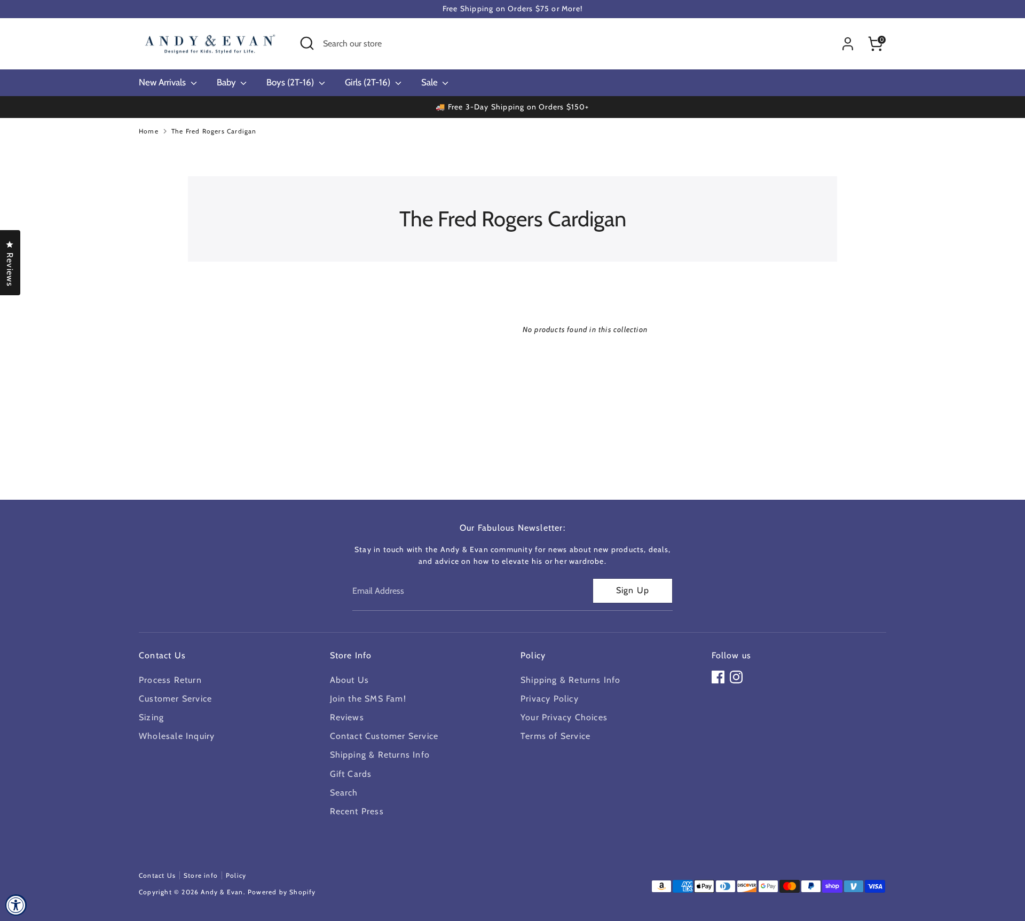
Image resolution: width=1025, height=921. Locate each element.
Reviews (347, 717)
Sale (430, 82)
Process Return (170, 680)
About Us (349, 680)
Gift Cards (351, 774)
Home (149, 131)
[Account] (847, 43)
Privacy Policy (550, 699)
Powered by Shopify (282, 892)
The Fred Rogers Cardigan (214, 131)
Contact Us (157, 875)
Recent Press (357, 811)
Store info (201, 875)
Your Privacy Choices (564, 717)
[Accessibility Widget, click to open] (16, 905)
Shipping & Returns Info (380, 755)
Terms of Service (555, 736)
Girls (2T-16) (368, 82)
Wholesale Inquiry (177, 736)
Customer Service (175, 699)
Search (344, 793)
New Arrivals (163, 82)
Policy (236, 875)
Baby (227, 82)
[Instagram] (736, 677)
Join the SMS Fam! (368, 699)
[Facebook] (718, 677)
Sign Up (632, 590)
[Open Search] (307, 43)
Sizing (151, 717)
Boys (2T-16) (291, 82)
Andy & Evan (222, 892)
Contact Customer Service (384, 736)
